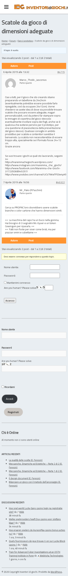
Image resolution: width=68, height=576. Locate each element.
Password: (10, 275)
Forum (12, 40)
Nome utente (8, 329)
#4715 (61, 72)
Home (5, 40)
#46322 (60, 182)
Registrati (13, 412)
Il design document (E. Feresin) (24, 478)
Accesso (10, 300)
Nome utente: (11, 267)
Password (7, 347)
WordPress (56, 572)
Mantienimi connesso (18, 282)
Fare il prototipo (25, 40)
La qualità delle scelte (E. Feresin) (25, 460)
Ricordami (9, 387)
